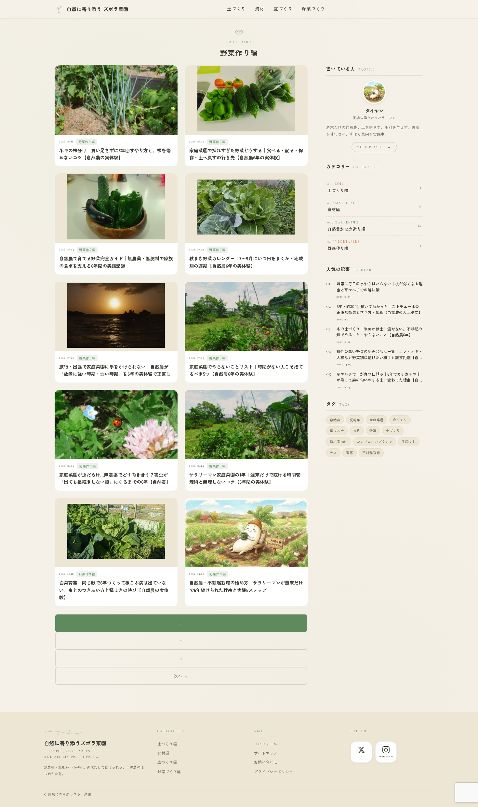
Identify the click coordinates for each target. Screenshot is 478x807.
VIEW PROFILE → (374, 147)
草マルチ (337, 430)
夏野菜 (355, 419)
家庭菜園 (376, 419)
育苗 (349, 452)
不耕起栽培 (371, 452)
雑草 (373, 430)
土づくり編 (167, 743)
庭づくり (282, 8)
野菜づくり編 (169, 771)
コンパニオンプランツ (374, 441)
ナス (333, 452)
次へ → (181, 676)
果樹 (356, 430)
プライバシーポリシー (273, 771)
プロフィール (265, 743)
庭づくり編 (167, 762)
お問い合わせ (265, 762)
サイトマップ (265, 753)
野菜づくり (313, 8)
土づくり (236, 8)
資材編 (163, 753)
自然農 (335, 419)
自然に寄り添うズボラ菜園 (75, 743)
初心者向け (339, 441)
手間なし (409, 441)
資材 (259, 8)
